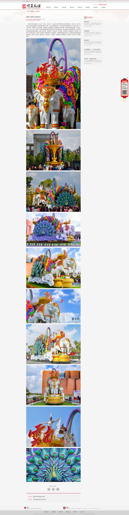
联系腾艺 (54, 511)
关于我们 (104, 1)
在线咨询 (100, 1)
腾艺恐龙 (68, 511)
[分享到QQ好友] (49, 489)
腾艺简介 (46, 511)
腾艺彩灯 (61, 511)
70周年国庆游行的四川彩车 (39, 499)
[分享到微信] (57, 489)
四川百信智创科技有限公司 (89, 513)
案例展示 (32, 11)
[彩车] (53, 128)
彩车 (37, 24)
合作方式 (82, 511)
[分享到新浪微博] (53, 489)
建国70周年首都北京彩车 (39, 496)
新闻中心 (75, 511)
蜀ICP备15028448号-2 (71, 513)
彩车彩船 (38, 11)
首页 (28, 11)
